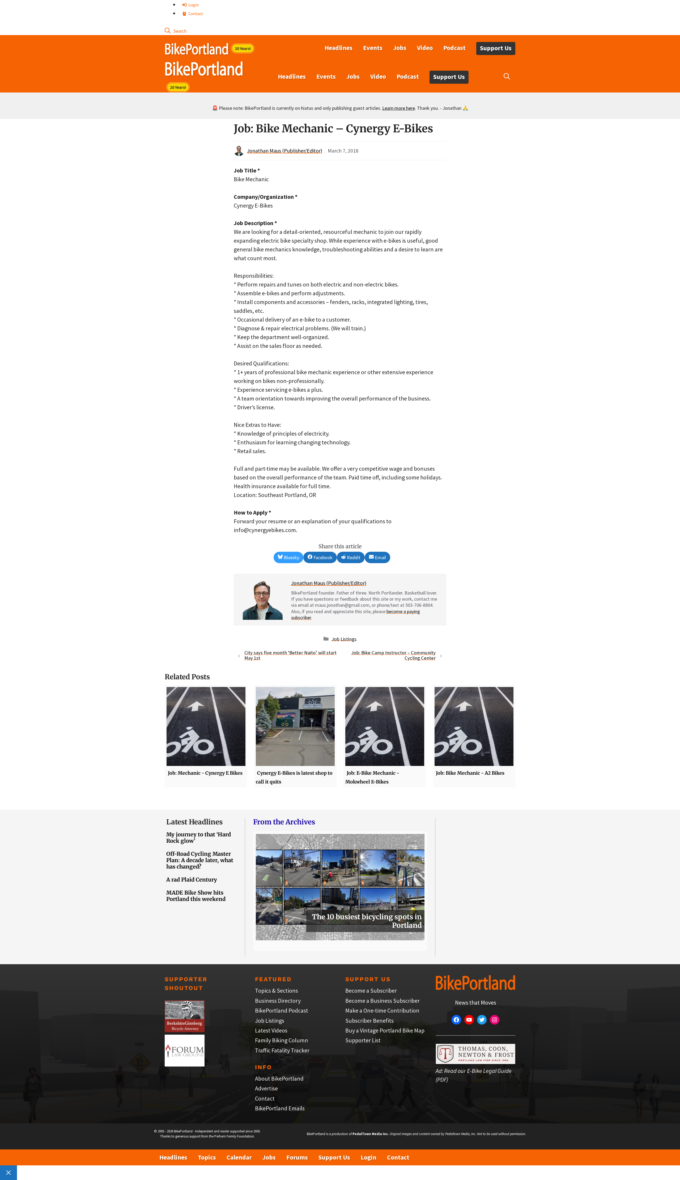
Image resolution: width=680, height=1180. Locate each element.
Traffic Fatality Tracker (282, 1050)
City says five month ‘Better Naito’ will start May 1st (290, 655)
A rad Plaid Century (191, 879)
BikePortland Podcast (281, 1010)
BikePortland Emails (280, 1108)
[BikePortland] (204, 70)
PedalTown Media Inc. (370, 1134)
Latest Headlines (194, 821)
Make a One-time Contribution (382, 1010)
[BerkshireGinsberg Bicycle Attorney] (185, 1030)
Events (372, 48)
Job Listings (344, 639)
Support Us (496, 48)
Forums (297, 1157)
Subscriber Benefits (369, 1020)
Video (425, 48)
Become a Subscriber (371, 990)
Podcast (454, 48)
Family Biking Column (281, 1040)
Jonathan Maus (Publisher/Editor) (284, 150)
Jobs (399, 48)
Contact (195, 13)
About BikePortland (279, 1078)
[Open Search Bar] (175, 30)
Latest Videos (271, 1030)
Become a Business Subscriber (382, 1000)
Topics (207, 1157)
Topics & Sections (276, 990)
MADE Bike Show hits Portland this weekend (196, 895)
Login (193, 4)
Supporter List (363, 1040)
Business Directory (278, 1000)
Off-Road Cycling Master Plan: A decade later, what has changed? (199, 860)
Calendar (239, 1157)
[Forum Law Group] (185, 1064)
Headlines (338, 48)
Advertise (266, 1088)
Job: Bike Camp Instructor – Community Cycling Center (393, 655)
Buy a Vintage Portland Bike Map (384, 1030)
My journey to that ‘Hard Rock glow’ (198, 837)
